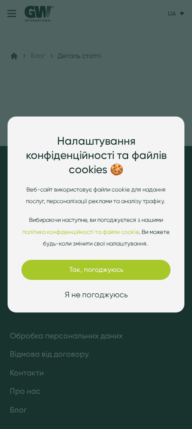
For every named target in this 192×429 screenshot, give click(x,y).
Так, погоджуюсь (96, 269)
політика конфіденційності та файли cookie (80, 231)
